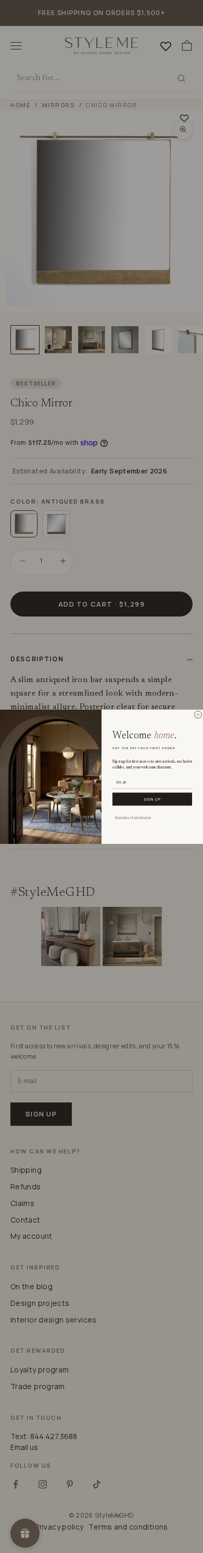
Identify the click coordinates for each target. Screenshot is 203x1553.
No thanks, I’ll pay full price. (133, 817)
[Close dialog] (198, 714)
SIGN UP (152, 799)
